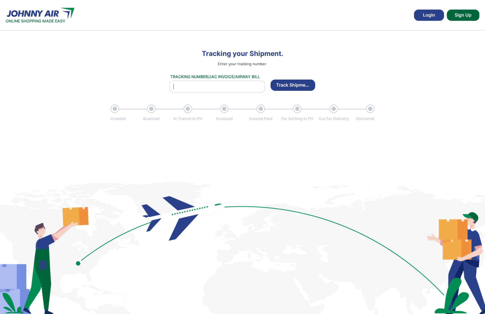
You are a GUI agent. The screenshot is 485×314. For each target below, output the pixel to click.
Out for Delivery (334, 118)
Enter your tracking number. (242, 64)
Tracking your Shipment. (242, 53)
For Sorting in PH (297, 118)
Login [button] (429, 15)
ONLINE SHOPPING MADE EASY (35, 21)
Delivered (365, 118)
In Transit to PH (187, 118)
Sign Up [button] (463, 15)
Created (118, 118)
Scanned (151, 118)
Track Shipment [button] (293, 85)
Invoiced (224, 118)
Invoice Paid (261, 118)
